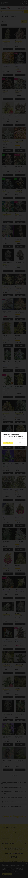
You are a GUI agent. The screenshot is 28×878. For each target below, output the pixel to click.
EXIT (20, 443)
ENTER (8, 443)
